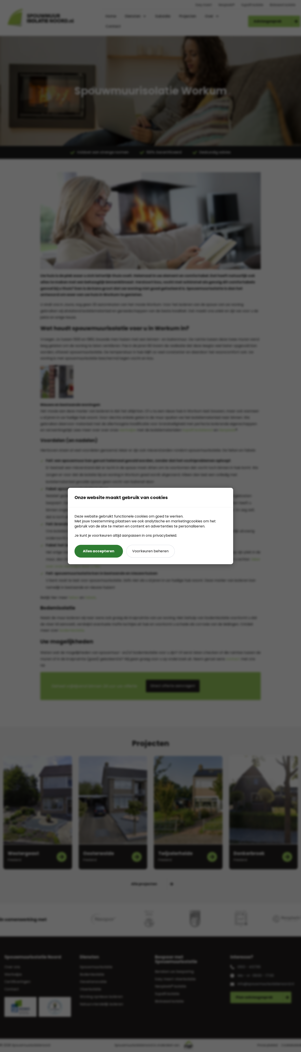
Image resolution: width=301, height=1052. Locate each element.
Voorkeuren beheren (150, 551)
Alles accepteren (98, 551)
